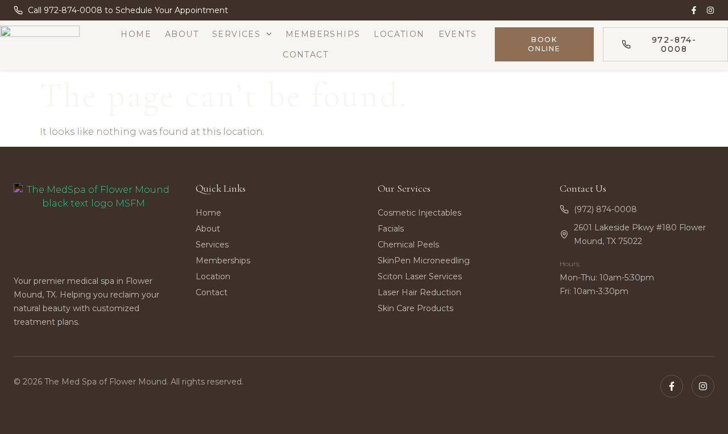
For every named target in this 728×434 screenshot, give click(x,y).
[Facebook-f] (694, 10)
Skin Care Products (415, 308)
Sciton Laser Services (420, 276)
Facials (391, 229)
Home (136, 34)
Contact (305, 54)
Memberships (323, 34)
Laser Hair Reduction (419, 292)
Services (236, 34)
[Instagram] (710, 10)
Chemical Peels (408, 244)
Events (458, 34)
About (181, 34)
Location (399, 34)
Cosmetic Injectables (419, 213)
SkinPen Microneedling (424, 260)
